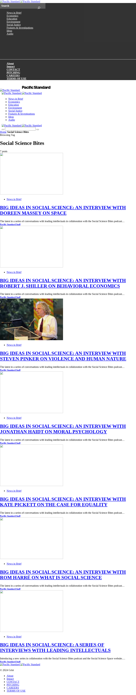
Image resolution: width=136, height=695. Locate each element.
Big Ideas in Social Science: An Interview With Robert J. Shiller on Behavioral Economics (63, 283)
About (10, 63)
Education (12, 18)
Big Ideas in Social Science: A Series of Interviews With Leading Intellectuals (55, 647)
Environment (13, 21)
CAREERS (13, 75)
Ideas (9, 30)
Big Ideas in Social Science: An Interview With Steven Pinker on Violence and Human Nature (63, 355)
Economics (12, 15)
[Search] (39, 6)
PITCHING (13, 72)
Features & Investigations (20, 27)
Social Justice (14, 24)
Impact (11, 66)
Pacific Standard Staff (10, 224)
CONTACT (13, 69)
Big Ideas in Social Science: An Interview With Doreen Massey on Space (63, 210)
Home (3, 132)
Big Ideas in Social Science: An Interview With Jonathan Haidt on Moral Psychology (63, 428)
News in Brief (14, 12)
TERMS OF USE (16, 78)
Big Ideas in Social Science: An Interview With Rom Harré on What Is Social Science (63, 574)
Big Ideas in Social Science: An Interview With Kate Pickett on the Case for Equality (63, 501)
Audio (10, 33)
